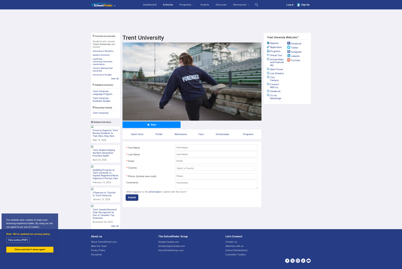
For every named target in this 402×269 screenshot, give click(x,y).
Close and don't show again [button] (30, 249)
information (155, 191)
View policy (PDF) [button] (18, 240)
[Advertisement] (201, 18)
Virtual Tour (276, 55)
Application (276, 47)
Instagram (296, 52)
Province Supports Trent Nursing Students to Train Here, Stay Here (105, 133)
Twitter (294, 47)
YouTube (295, 60)
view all (115, 78)
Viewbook (275, 91)
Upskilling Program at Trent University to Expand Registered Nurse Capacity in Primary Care (105, 174)
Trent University (101, 113)
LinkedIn (295, 56)
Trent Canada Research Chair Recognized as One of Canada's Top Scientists (105, 213)
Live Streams (277, 73)
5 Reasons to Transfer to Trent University (104, 194)
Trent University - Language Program (102, 92)
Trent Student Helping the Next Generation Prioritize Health (104, 153)
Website (274, 43)
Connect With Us (274, 86)
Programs (275, 51)
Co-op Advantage (275, 97)
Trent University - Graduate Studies (102, 99)
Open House (276, 69)
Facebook (296, 43)
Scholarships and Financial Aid (277, 62)
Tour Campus (274, 79)
